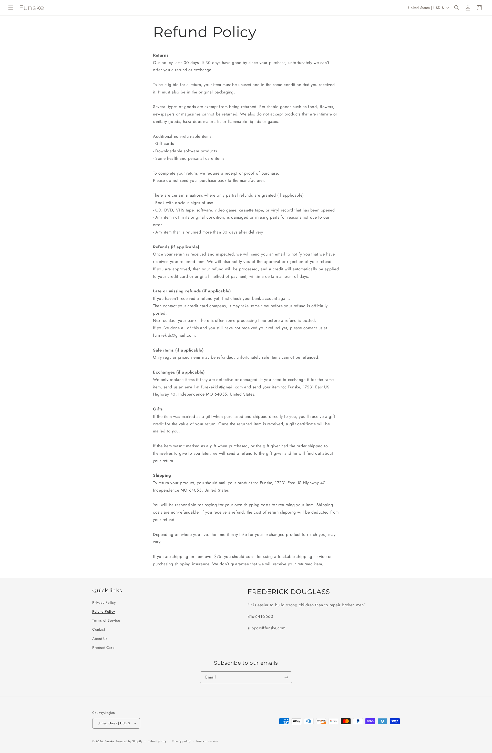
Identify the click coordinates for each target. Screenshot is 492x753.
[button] (10, 7)
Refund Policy (103, 611)
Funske (109, 741)
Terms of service (207, 741)
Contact (98, 629)
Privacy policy (181, 741)
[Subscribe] (286, 677)
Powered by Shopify (129, 741)
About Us (99, 638)
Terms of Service (106, 620)
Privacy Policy (104, 602)
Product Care (103, 647)
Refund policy (157, 741)
